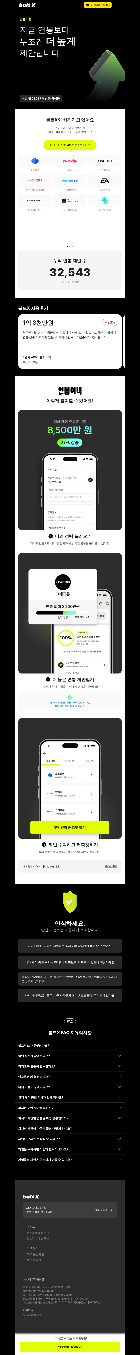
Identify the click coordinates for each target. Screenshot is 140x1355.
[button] (116, 5)
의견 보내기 (34, 1260)
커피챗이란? (111, 866)
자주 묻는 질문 (35, 1254)
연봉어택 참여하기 (70, 1347)
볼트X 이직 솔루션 (38, 1238)
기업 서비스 (101, 1209)
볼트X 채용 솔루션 (38, 1233)
